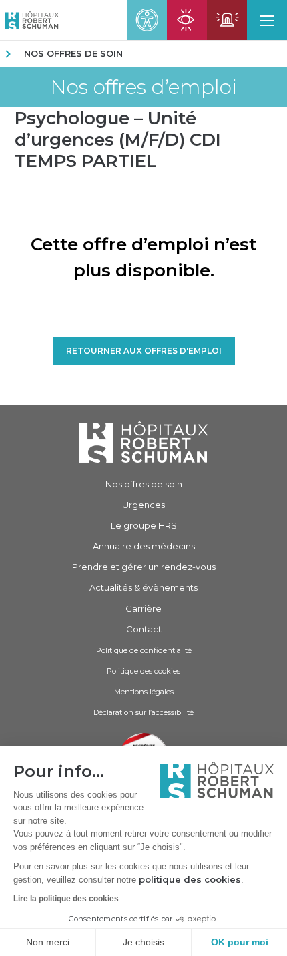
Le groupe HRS (144, 525)
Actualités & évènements (143, 587)
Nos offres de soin (73, 53)
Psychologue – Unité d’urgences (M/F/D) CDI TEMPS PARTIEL (118, 139)
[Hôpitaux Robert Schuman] (143, 441)
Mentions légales (144, 691)
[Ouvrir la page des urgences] (227, 20)
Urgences (143, 504)
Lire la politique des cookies (66, 898)
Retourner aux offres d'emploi (144, 351)
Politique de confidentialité (144, 650)
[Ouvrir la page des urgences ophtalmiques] (187, 20)
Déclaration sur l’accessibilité (143, 712)
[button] (267, 20)
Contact (144, 629)
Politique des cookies (143, 671)
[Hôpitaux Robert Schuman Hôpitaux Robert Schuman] (29, 20)
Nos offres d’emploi (143, 87)
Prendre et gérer (144, 566)
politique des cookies (190, 879)
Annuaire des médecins (144, 546)
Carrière (143, 608)
